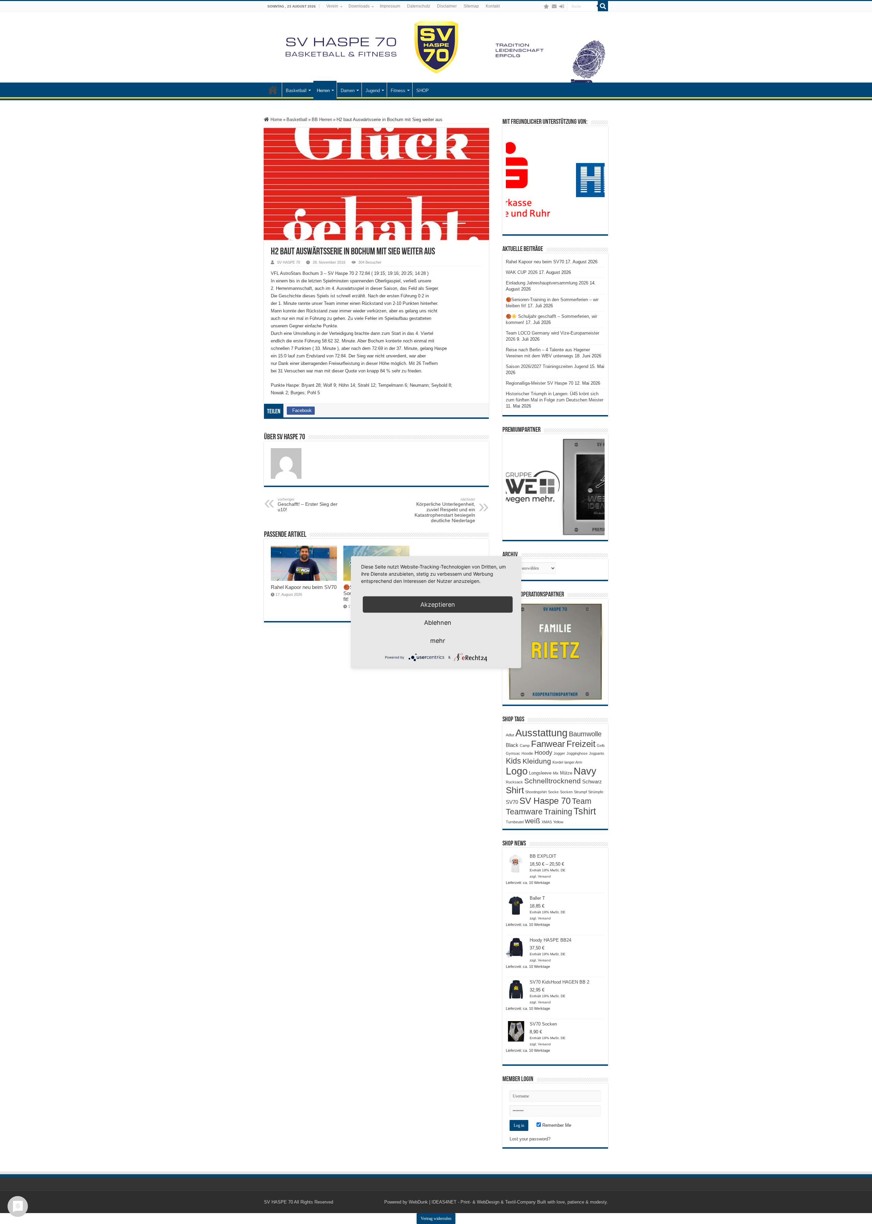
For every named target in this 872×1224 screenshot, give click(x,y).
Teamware (524, 812)
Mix (556, 773)
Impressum (390, 6)
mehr (437, 640)
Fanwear (548, 744)
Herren (323, 90)
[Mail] (554, 6)
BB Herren (322, 119)
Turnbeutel (515, 822)
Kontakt (493, 6)
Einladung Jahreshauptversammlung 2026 (547, 282)
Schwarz (592, 781)
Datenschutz (418, 6)
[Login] (562, 6)
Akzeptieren (437, 604)
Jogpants (596, 753)
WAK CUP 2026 (522, 272)
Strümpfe (595, 792)
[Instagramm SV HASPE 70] (546, 6)
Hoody (543, 752)
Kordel (557, 762)
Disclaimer (447, 6)
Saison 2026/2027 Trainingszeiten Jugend (547, 366)
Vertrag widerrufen (436, 1218)
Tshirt (585, 811)
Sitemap (471, 6)
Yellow (558, 822)
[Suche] (603, 6)
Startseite (273, 90)
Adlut (510, 735)
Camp (525, 745)
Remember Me (556, 1125)
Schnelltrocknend (552, 781)
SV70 (512, 802)
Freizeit (580, 744)
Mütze (566, 773)
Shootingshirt (536, 792)
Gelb (601, 745)
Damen (348, 90)
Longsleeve (540, 773)
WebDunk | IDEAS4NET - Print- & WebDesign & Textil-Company (472, 1202)
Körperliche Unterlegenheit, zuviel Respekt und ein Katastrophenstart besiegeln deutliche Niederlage (445, 510)
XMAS (547, 822)
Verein (332, 6)
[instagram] (539, 6)
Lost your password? (530, 1138)
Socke (553, 792)
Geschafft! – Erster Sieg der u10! (308, 504)
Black (512, 745)
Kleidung (537, 761)
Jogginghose (577, 753)
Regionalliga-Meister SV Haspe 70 (539, 383)
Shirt (515, 790)
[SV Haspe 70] (436, 47)
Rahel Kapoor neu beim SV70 (304, 587)
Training (558, 811)
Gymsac (513, 753)
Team (581, 801)
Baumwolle (585, 734)
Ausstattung (541, 732)
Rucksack (514, 782)
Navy (585, 771)
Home (275, 119)
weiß (532, 821)
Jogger (559, 753)
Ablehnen (437, 622)
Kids (513, 760)
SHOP (422, 90)
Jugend (372, 90)
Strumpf (580, 792)
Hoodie (527, 753)
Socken (566, 792)
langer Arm (573, 762)
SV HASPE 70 (288, 262)
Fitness (398, 90)
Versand (544, 876)
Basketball (296, 90)
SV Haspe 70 (545, 801)
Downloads (359, 6)
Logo (517, 771)
